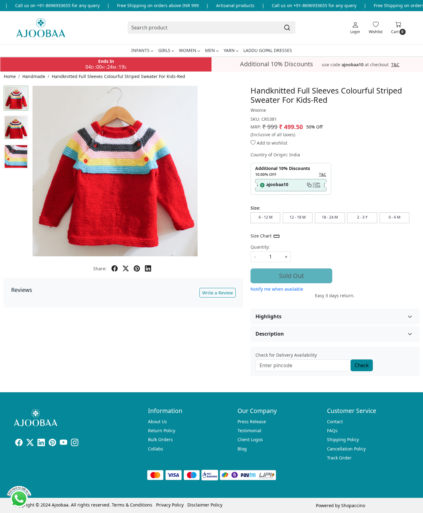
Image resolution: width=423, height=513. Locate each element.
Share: (100, 269)
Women (187, 50)
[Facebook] (19, 443)
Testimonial (249, 430)
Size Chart (262, 236)
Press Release (252, 421)
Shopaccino (353, 505)
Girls (164, 50)
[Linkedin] (41, 443)
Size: (255, 208)
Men (210, 50)
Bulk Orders (160, 439)
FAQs (332, 430)
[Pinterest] (52, 443)
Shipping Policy (343, 439)
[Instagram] (75, 443)
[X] (30, 443)
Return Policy (161, 430)
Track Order (339, 458)
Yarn (229, 50)
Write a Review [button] (217, 293)
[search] (287, 27)
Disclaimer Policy (204, 505)
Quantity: (260, 247)
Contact (335, 421)
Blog (242, 449)
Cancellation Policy (346, 449)
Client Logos (250, 439)
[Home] (41, 27)
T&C (395, 64)
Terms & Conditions (132, 505)
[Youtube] (63, 443)
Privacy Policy (170, 505)
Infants (140, 50)
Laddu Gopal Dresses (267, 50)
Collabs (155, 449)
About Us (157, 421)
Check (362, 365)
